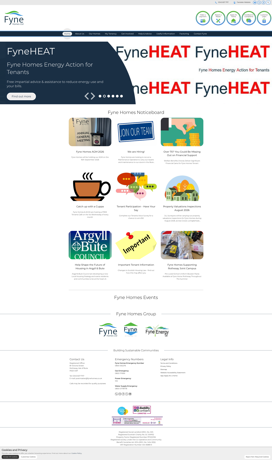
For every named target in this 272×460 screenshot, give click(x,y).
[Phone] (116, 393)
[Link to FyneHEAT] (136, 73)
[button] (100, 96)
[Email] (119, 393)
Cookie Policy (76, 453)
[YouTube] (254, 2)
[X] (259, 2)
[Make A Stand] (136, 421)
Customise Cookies (28, 457)
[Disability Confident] (141, 410)
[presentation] (86, 96)
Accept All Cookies (10, 457)
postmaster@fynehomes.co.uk (89, 378)
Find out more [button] (21, 96)
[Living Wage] (123, 410)
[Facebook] (263, 2)
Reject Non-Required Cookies (257, 457)
